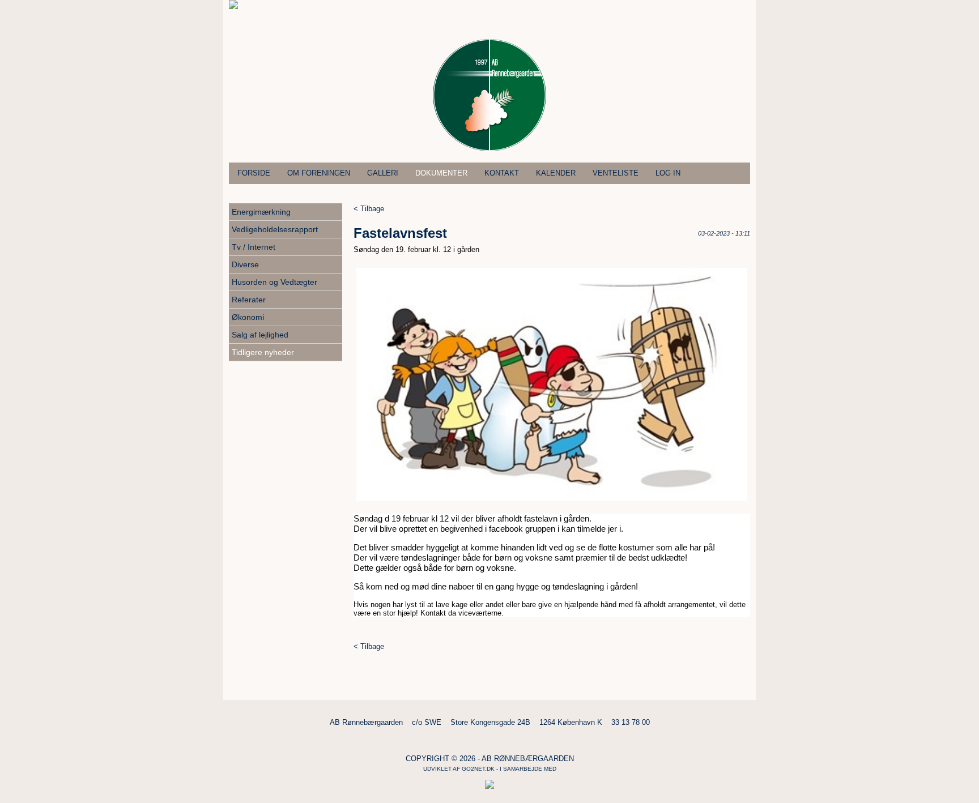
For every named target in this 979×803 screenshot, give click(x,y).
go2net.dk (478, 769)
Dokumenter (441, 173)
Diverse (245, 264)
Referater (249, 299)
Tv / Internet (253, 246)
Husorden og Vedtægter (274, 282)
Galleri (382, 173)
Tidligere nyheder (263, 352)
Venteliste (616, 173)
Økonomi (248, 317)
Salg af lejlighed (260, 334)
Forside (253, 173)
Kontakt (501, 173)
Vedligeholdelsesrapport (275, 229)
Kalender (556, 173)
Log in (667, 173)
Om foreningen (318, 173)
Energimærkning (261, 211)
